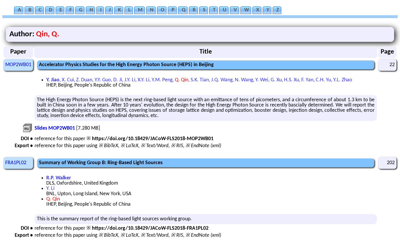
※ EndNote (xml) (203, 146)
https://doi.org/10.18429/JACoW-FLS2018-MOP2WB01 (152, 139)
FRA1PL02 (15, 163)
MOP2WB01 (18, 65)
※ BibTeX (108, 146)
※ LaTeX (129, 146)
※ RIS (177, 146)
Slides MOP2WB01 (55, 128)
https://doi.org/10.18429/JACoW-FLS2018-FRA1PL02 (150, 228)
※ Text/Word (154, 146)
